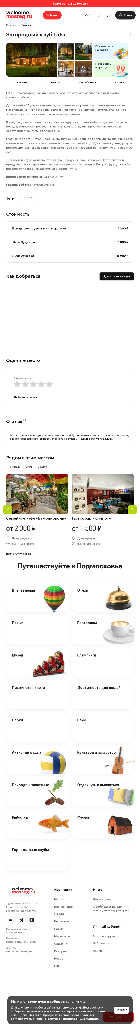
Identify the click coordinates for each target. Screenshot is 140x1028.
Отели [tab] (29, 467)
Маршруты (62, 936)
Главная (11, 25)
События (60, 944)
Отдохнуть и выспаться (98, 785)
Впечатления (23, 590)
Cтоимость (53, 82)
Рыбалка (20, 817)
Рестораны (87, 623)
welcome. (23, 890)
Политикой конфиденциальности (71, 1019)
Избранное (101, 943)
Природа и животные (30, 785)
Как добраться (87, 82)
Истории (60, 951)
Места (26, 25)
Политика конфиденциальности (21, 940)
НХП (57, 966)
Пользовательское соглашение (18, 930)
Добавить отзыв (26, 397)
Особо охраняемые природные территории (111, 908)
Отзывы (119, 82)
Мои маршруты (104, 936)
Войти (97, 951)
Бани (81, 720)
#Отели (27, 197)
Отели (82, 590)
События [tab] (42, 467)
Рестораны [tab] (14, 467)
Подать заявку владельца (96, 438)
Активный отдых (26, 752)
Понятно (121, 1010)
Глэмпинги (86, 655)
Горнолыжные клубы (30, 850)
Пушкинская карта (28, 687)
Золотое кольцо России (70, 3)
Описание (22, 82)
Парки (17, 720)
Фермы (83, 817)
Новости (60, 958)
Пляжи (17, 623)
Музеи (17, 655)
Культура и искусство (96, 752)
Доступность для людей (98, 687)
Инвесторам (102, 899)
